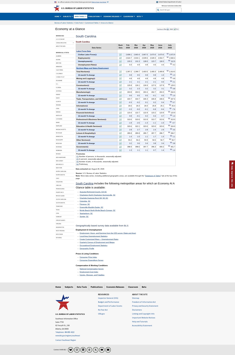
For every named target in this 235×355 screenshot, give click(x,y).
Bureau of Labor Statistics (64, 23)
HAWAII (58, 94)
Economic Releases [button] (112, 16)
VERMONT (59, 217)
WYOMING (59, 238)
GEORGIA (58, 91)
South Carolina (84, 183)
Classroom (133, 287)
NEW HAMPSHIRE (61, 157)
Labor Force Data (83, 51)
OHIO (57, 178)
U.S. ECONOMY (60, 39)
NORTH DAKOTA (60, 175)
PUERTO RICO (60, 192)
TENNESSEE (59, 206)
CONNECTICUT (60, 77)
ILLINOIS (58, 101)
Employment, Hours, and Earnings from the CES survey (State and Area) (108, 233)
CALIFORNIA (59, 70)
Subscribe (178, 6)
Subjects (69, 287)
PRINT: (171, 29)
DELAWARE (59, 80)
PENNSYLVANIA (60, 189)
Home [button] (57, 16)
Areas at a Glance (107, 23)
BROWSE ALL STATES (62, 52)
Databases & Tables (153, 176)
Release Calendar (168, 6)
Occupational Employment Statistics (93, 245)
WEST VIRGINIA (60, 231)
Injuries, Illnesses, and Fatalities (92, 275)
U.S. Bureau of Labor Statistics (77, 8)
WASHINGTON (60, 227)
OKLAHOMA (59, 182)
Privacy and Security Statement (145, 306)
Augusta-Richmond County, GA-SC (93, 192)
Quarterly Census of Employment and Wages (97, 242)
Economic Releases (115, 287)
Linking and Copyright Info (143, 313)
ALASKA (58, 59)
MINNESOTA (59, 136)
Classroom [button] (128, 16)
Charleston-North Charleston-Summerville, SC (97, 195)
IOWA (57, 108)
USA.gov (101, 313)
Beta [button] (139, 16)
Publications (97, 287)
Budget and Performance (108, 302)
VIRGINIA (58, 224)
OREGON (58, 185)
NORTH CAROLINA (61, 171)
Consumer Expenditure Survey (91, 260)
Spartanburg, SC (86, 213)
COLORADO (59, 73)
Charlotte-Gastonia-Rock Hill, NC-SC (94, 198)
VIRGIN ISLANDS (60, 220)
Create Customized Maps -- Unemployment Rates (99, 239)
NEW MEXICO (60, 164)
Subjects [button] (67, 16)
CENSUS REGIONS (61, 43)
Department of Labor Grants (110, 306)
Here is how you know (99, 2)
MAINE (58, 122)
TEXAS (57, 210)
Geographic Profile (87, 248)
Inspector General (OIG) (108, 298)
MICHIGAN (59, 133)
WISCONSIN (59, 234)
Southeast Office (162, 29)
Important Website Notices (143, 317)
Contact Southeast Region (65, 340)
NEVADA (58, 154)
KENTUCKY (59, 115)
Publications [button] (94, 16)
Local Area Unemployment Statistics (93, 236)
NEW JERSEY (59, 161)
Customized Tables (92, 23)
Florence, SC (85, 204)
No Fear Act (103, 310)
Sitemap (135, 298)
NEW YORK (59, 168)
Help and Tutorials (140, 321)
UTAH (57, 213)
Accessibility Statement (142, 325)
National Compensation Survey (92, 269)
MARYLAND (59, 126)
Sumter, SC (84, 216)
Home (58, 287)
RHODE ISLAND (60, 196)
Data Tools (79, 23)
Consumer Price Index (88, 257)
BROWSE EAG (60, 36)
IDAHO (58, 98)
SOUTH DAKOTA (60, 203)
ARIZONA (58, 63)
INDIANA (58, 105)
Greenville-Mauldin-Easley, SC (91, 207)
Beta (144, 287)
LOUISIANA (59, 119)
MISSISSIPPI (59, 140)
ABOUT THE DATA (60, 46)
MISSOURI (59, 143)
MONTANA (59, 147)
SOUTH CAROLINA (61, 199)
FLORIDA (58, 87)
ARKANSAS (59, 66)
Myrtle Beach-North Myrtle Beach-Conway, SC (97, 210)
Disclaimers (137, 310)
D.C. (57, 84)
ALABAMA (58, 56)
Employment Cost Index (89, 272)
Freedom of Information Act (144, 302)
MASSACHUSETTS (61, 129)
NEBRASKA (59, 150)
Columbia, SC (85, 201)
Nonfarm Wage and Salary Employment (92, 68)
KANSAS (58, 112)
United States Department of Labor (169, 2)
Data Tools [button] (80, 16)
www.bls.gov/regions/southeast (67, 335)
